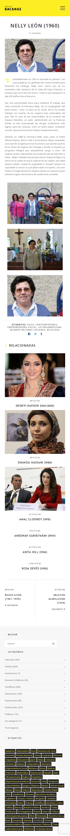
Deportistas (10, 693)
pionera (48, 820)
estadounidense (14, 824)
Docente (10, 755)
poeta (54, 807)
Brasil (42, 768)
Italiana (20, 763)
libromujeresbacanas (17, 815)
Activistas (36, 33)
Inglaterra (10, 798)
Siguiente (57, 609)
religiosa (53, 329)
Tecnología (10, 727)
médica (51, 768)
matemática (22, 772)
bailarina (10, 751)
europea (17, 820)
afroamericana (13, 776)
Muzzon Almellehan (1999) (57, 598)
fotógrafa (53, 781)
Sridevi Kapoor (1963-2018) (35, 406)
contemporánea (46, 324)
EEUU (32, 815)
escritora (38, 820)
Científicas (35, 563)
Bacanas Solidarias (14, 680)
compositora (32, 763)
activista (27, 820)
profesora (11, 811)
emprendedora (13, 785)
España (48, 772)
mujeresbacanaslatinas (17, 781)
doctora (35, 781)
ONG (8, 794)
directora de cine (46, 751)
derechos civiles (54, 802)
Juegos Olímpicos (31, 785)
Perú (33, 751)
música (18, 807)
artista (37, 811)
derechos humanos (46, 794)
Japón (33, 759)
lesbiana (47, 755)
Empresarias (11, 700)
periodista (11, 802)
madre (45, 785)
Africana (30, 794)
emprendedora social (21, 327)
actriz (20, 802)
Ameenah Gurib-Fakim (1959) (35, 536)
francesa (10, 772)
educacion (23, 759)
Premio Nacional (24, 755)
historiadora (23, 751)
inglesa (26, 776)
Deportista (37, 789)
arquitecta (11, 759)
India (43, 781)
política (9, 807)
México (9, 789)
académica (18, 794)
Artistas (35, 401)
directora (10, 763)
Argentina (37, 776)
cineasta (50, 759)
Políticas (35, 530)
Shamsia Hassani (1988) (35, 463)
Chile (30, 324)
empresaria (36, 772)
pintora (25, 789)
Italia (56, 772)
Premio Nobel (50, 789)
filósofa (58, 755)
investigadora (25, 811)
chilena (55, 811)
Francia (29, 802)
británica (33, 768)
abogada (39, 798)
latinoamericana (50, 327)
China (37, 755)
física (17, 789)
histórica (29, 828)
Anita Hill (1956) (35, 552)
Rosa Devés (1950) (35, 569)
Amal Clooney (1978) (35, 519)
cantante (51, 798)
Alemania (46, 763)
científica (39, 802)
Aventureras (11, 673)
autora (45, 811)
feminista (41, 815)
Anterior (12, 605)
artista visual (57, 785)
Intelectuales (11, 707)
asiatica (45, 807)
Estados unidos (25, 798)
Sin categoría (11, 720)
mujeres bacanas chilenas (27, 329)
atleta (41, 759)
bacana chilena (32, 807)
